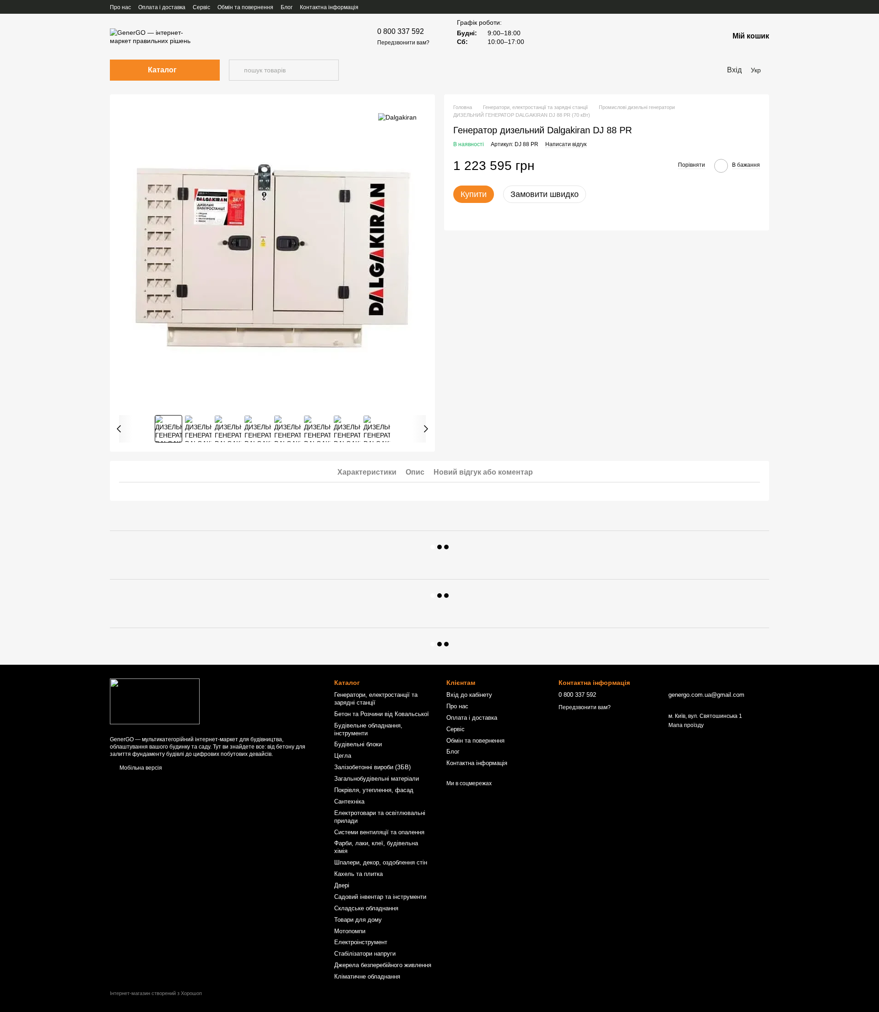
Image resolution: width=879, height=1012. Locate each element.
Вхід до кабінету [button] (469, 694)
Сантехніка (349, 801)
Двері (341, 885)
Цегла (342, 755)
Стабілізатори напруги (365, 953)
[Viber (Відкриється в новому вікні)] (754, 7)
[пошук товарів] (236, 70)
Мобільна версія (140, 768)
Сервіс (201, 7)
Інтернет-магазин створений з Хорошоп (156, 993)
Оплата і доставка (161, 7)
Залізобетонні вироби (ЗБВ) (372, 767)
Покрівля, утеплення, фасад (373, 790)
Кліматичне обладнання (367, 976)
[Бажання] (674, 36)
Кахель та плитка (358, 873)
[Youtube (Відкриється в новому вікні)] (732, 7)
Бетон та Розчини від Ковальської (381, 714)
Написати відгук (565, 144)
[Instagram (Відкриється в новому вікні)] (743, 7)
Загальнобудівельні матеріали (376, 778)
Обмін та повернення (245, 7)
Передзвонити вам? (403, 42)
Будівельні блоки (358, 744)
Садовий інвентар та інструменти (380, 896)
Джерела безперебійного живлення (382, 965)
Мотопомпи (349, 931)
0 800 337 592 (400, 31)
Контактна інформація (329, 7)
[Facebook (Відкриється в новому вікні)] (721, 7)
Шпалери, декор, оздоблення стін (380, 862)
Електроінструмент (360, 942)
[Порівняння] (697, 36)
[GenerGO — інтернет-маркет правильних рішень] (155, 701)
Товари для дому (358, 919)
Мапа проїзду (686, 725)
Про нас (120, 7)
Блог (287, 7)
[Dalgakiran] (397, 117)
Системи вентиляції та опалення (379, 832)
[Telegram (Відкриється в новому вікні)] (765, 7)
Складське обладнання (366, 908)
